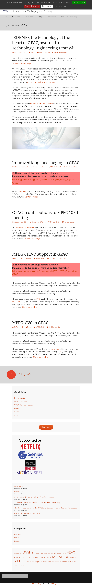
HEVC (43, 258)
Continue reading (32, 197)
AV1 (21, 553)
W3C (22, 565)
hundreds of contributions (41, 104)
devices (35, 553)
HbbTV (64, 553)
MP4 (47, 167)
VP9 (19, 565)
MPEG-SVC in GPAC (30, 322)
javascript (48, 557)
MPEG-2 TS (54, 222)
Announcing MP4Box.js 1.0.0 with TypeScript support (34, 497)
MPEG (47, 52)
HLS (16, 557)
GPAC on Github (20, 401)
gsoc (59, 553)
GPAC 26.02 (18, 492)
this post (55, 349)
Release (17, 541)
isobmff (41, 52)
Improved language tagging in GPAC (45, 162)
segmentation (41, 562)
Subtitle (59, 167)
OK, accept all (79, 3)
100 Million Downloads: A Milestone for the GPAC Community (37, 503)
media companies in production (41, 82)
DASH (43, 167)
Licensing (18, 412)
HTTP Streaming (25, 557)
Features (16, 17)
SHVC (49, 562)
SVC (38, 299)
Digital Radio (43, 553)
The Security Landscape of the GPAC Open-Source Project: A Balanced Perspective (45, 508)
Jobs (16, 415)
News (32, 52)
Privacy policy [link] (61, 6)
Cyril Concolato (71, 167)
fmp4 (54, 553)
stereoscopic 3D (56, 562)
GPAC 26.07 (18, 486)
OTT (33, 562)
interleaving (36, 557)
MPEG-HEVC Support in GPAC (40, 254)
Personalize (47, 6)
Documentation (20, 398)
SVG (75, 562)
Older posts (20, 374)
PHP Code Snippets (37, 584)
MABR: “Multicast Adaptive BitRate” (27, 513)
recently (22, 192)
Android (16, 553)
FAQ (40, 17)
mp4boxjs (73, 557)
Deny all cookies (32, 6)
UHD (15, 565)
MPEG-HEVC (17, 302)
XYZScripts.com (55, 584)
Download (29, 17)
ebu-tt (50, 553)
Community (51, 17)
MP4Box (17, 408)
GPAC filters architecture (23, 405)
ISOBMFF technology (21, 64)
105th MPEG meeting (25, 228)
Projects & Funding (69, 17)
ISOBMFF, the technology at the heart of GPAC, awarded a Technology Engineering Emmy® (43, 42)
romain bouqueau (60, 52)
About (4, 17)
